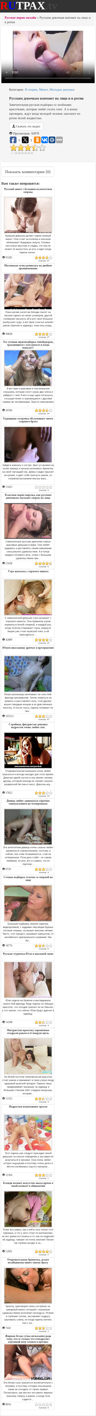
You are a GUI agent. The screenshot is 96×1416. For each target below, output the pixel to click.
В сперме (31, 89)
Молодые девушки (62, 89)
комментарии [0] (27, 172)
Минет (43, 89)
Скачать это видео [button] (27, 126)
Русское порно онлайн (20, 17)
